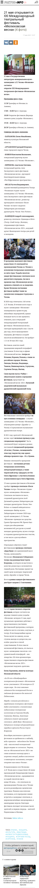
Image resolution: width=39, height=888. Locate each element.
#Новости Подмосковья (17, 834)
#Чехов (20, 839)
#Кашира (23, 830)
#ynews (13, 830)
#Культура (10, 832)
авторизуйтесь (10, 848)
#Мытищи (21, 832)
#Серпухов (10, 839)
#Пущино (10, 837)
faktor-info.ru (18, 818)
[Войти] (36, 2)
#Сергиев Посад (23, 837)
